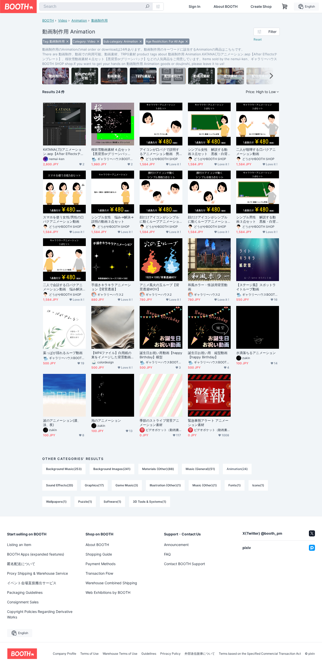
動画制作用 (99, 20)
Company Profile (64, 653)
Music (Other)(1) (204, 485)
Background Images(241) (112, 469)
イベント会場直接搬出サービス (31, 583)
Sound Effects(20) (59, 485)
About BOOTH (225, 6)
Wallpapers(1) (56, 501)
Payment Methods (100, 564)
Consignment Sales (22, 602)
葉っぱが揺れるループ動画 (63, 353)
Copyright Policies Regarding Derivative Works (39, 614)
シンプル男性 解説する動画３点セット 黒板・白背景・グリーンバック (256, 219)
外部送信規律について (200, 653)
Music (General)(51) (200, 469)
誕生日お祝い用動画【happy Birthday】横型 (161, 355)
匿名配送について (21, 564)
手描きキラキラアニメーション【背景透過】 (111, 287)
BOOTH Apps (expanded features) (35, 554)
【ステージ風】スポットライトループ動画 (256, 287)
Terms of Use (89, 653)
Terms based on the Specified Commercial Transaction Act (260, 653)
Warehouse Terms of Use (120, 653)
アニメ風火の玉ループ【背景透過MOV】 (159, 287)
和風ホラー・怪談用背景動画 (207, 287)
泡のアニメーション (106, 420)
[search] (147, 6)
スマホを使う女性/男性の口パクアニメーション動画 (63, 219)
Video (62, 20)
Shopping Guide (99, 554)
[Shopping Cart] (284, 6)
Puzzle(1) (85, 501)
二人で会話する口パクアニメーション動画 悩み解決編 (63, 287)
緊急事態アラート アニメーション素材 (208, 422)
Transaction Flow (99, 573)
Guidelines (148, 653)
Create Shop (261, 6)
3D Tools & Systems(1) (149, 501)
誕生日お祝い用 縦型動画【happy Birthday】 (207, 355)
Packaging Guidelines (25, 592)
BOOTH (48, 20)
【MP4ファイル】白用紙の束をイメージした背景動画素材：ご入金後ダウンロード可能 (111, 355)
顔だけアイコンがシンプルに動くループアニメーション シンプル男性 (159, 219)
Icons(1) (258, 485)
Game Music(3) (126, 485)
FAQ (167, 554)
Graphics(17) (94, 485)
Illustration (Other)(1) (165, 485)
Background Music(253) (64, 469)
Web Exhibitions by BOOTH (108, 592)
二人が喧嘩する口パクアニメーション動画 (256, 151)
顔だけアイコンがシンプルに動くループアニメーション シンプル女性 (207, 219)
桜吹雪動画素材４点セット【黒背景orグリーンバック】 (111, 151)
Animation (79, 20)
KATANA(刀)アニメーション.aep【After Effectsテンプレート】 (63, 151)
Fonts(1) (234, 485)
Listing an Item (19, 544)
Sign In (194, 6)
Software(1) (112, 501)
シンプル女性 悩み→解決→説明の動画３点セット (112, 219)
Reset (258, 39)
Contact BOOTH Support (184, 564)
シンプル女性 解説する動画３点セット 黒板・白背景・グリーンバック (207, 151)
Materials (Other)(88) (158, 469)
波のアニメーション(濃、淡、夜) (61, 422)
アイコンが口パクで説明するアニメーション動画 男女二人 (159, 151)
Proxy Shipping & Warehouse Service (37, 573)
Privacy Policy (170, 653)
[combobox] (95, 7)
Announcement (176, 544)
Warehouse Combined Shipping (111, 583)
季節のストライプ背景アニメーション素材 (159, 422)
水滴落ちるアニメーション (256, 353)
